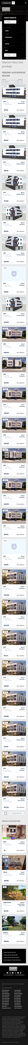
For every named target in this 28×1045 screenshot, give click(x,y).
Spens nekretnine (6, 998)
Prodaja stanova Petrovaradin (10, 954)
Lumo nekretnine (17, 1008)
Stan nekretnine (5, 1000)
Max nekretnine (17, 1001)
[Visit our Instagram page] (10, 973)
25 (17, 813)
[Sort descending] (21, 81)
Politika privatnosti (8, 975)
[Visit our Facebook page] (7, 973)
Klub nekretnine (5, 996)
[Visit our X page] (15, 973)
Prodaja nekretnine (6, 1008)
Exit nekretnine (17, 1000)
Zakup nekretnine (18, 1006)
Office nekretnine (6, 995)
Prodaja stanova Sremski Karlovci (11, 957)
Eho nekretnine (17, 996)
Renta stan (4, 1006)
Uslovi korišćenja (20, 975)
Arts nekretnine (5, 1004)
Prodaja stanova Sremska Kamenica (12, 960)
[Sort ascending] (19, 81)
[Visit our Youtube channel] (13, 973)
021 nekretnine (5, 991)
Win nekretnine (17, 998)
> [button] (22, 813)
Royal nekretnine (5, 993)
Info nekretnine (17, 991)
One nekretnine (17, 1004)
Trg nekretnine (17, 1003)
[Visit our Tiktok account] (20, 973)
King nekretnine (5, 1003)
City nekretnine (17, 990)
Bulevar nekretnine (18, 993)
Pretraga (8, 55)
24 (14, 813)
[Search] (13, 2)
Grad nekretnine (5, 990)
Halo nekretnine (17, 995)
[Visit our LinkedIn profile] (18, 973)
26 (20, 813)
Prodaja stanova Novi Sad (9, 952)
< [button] (3, 813)
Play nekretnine (5, 1001)
